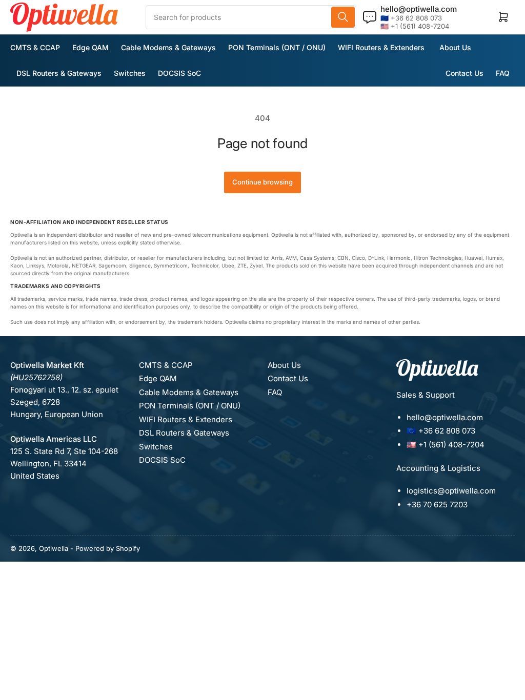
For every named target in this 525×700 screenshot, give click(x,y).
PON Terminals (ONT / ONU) (277, 47)
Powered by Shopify (107, 548)
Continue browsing (262, 182)
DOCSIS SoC (179, 73)
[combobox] (251, 17)
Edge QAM (90, 47)
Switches (130, 73)
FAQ (503, 73)
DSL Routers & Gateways (59, 73)
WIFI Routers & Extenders (381, 47)
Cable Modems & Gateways (168, 47)
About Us (455, 47)
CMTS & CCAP (35, 47)
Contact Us (464, 73)
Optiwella (53, 548)
